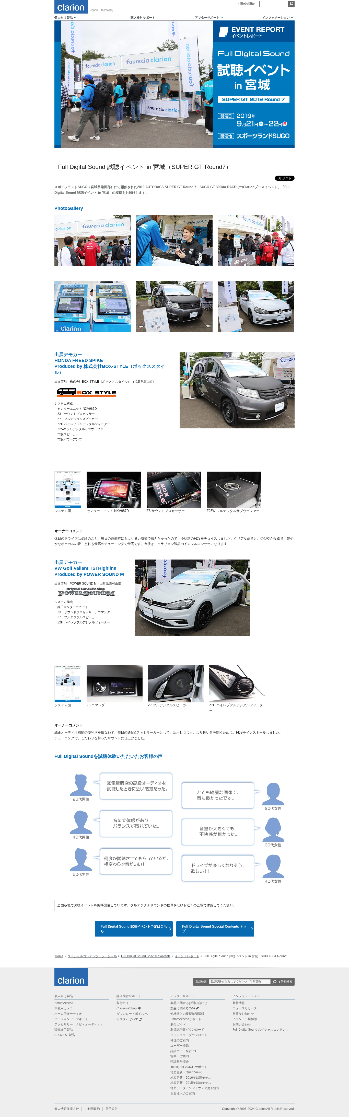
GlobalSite (247, 3)
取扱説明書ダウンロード (187, 1029)
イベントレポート (187, 956)
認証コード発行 (181, 1051)
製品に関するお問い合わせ (188, 1003)
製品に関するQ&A (182, 1008)
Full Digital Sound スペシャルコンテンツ (260, 1029)
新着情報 (238, 1003)
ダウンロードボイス (130, 1014)
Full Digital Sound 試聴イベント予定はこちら (134, 929)
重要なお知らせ (243, 1014)
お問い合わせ (241, 1024)
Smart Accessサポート (185, 1019)
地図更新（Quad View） (187, 1072)
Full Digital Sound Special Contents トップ (214, 929)
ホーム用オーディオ (68, 1014)
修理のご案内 (179, 1040)
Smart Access (63, 1003)
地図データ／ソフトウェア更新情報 (194, 1088)
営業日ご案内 (179, 1056)
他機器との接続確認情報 (187, 1014)
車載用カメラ (63, 1008)
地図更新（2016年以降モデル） (192, 1077)
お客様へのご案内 (182, 1093)
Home (59, 956)
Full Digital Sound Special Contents (145, 956)
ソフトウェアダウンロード (188, 1035)
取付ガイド (124, 1003)
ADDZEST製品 (64, 1035)
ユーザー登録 (179, 1045)
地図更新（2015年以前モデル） (192, 1083)
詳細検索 (286, 981)
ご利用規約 (92, 1109)
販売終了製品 (63, 1029)
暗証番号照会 (179, 1061)
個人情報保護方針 (66, 1109)
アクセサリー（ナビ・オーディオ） (78, 1024)
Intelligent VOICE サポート (188, 1067)
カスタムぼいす (127, 1019)
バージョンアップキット (71, 1019)
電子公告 (112, 1109)
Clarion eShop (127, 1008)
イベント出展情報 (244, 1019)
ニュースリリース (244, 1008)
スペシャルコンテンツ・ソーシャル (92, 956)
